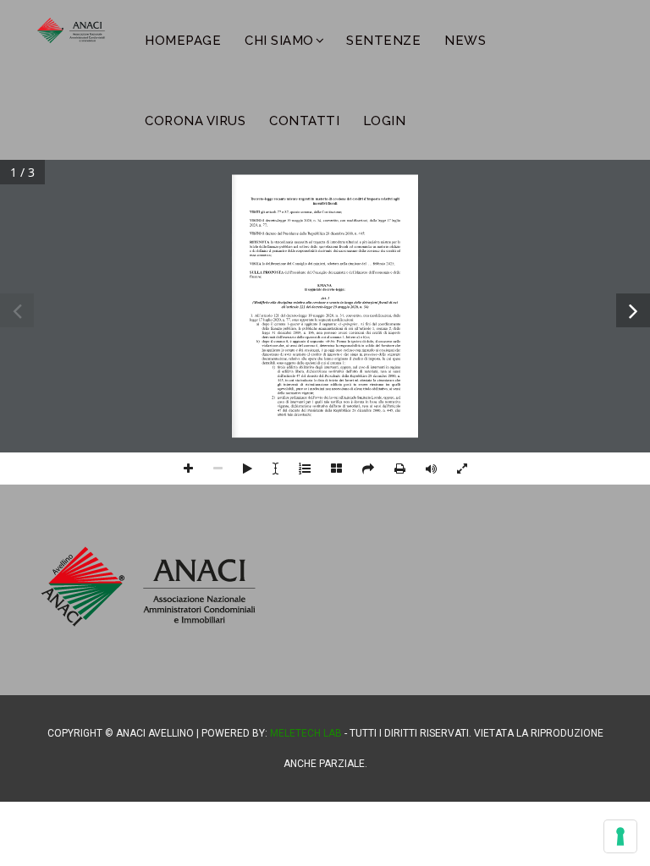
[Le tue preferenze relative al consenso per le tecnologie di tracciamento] (620, 836)
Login (384, 121)
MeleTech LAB (306, 733)
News (465, 40)
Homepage (183, 40)
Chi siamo (279, 40)
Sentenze (383, 40)
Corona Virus (195, 121)
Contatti (304, 121)
